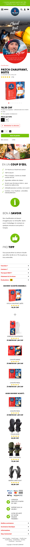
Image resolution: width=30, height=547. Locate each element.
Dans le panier (15, 136)
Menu (6, 9)
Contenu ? (4, 269)
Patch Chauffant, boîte (15, 303)
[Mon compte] (24, 9)
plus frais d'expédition (8, 109)
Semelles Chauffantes (15, 336)
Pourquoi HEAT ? (6, 273)
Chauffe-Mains (15, 359)
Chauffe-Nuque (14, 538)
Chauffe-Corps (23, 538)
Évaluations (6, 280)
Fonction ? (4, 266)
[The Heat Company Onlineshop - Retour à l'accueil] (15, 12)
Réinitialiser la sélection (11, 125)
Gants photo (18, 541)
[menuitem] (4, 9)
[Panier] (28, 9)
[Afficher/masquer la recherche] (21, 9)
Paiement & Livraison (8, 276)
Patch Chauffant (6, 538)
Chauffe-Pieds (15, 383)
